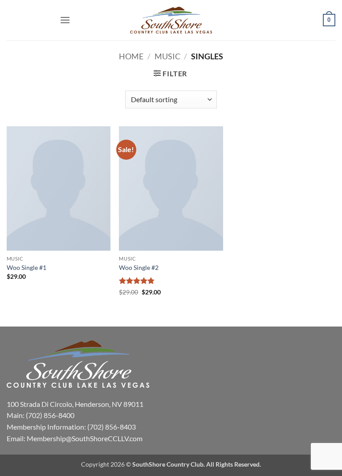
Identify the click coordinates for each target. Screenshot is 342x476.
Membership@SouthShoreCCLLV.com (84, 438)
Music (167, 56)
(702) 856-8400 (50, 415)
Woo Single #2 (139, 267)
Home (131, 56)
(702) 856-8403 (111, 426)
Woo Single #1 (26, 267)
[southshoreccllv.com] (171, 20)
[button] (65, 20)
